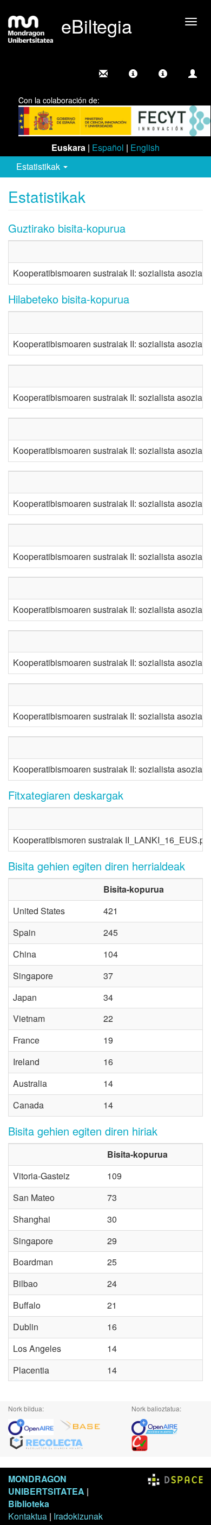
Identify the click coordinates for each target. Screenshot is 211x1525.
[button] (133, 73)
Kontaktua (27, 1516)
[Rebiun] (139, 1442)
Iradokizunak (78, 1516)
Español (108, 147)
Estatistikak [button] (39, 166)
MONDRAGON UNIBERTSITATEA (46, 1485)
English (145, 147)
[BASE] (80, 1425)
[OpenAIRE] (33, 1425)
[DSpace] (175, 1479)
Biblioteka (28, 1503)
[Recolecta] (46, 1442)
